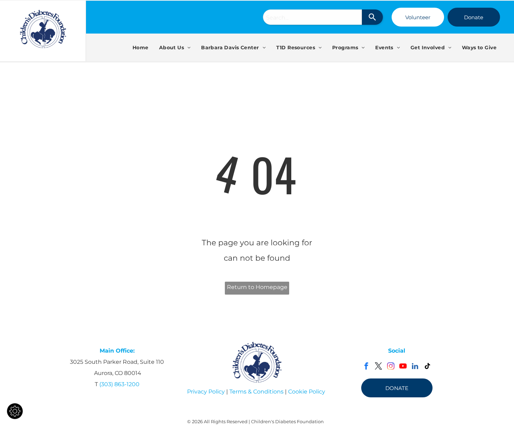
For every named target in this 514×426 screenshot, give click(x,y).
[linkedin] (415, 367)
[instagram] (390, 367)
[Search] (372, 17)
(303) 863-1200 (119, 384)
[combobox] (312, 17)
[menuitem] (140, 47)
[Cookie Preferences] (15, 411)
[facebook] (366, 367)
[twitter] (378, 367)
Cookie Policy (306, 391)
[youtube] (403, 367)
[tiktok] (427, 367)
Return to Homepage (257, 287)
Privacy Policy (206, 391)
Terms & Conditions (256, 391)
